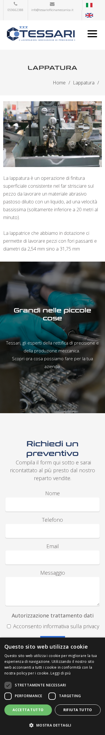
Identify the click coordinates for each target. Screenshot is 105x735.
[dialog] (52, 686)
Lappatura (83, 82)
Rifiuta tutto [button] (77, 709)
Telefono (52, 519)
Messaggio (52, 572)
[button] (52, 725)
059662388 (15, 10)
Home (59, 82)
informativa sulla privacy (71, 626)
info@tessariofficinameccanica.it (52, 10)
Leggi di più (60, 673)
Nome (52, 493)
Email (52, 546)
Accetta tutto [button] (28, 709)
